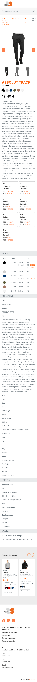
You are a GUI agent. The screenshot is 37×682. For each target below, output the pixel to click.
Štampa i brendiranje (9, 638)
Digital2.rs (32, 679)
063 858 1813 (6, 661)
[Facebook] (3, 620)
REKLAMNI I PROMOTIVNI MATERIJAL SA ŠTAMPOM (16, 628)
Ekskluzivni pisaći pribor (10, 632)
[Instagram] (13, 620)
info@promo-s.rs (7, 667)
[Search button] (33, 11)
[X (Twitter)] (8, 620)
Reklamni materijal (8, 641)
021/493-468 (6, 655)
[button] (3, 50)
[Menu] (34, 4)
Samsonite (6, 635)
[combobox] (16, 11)
